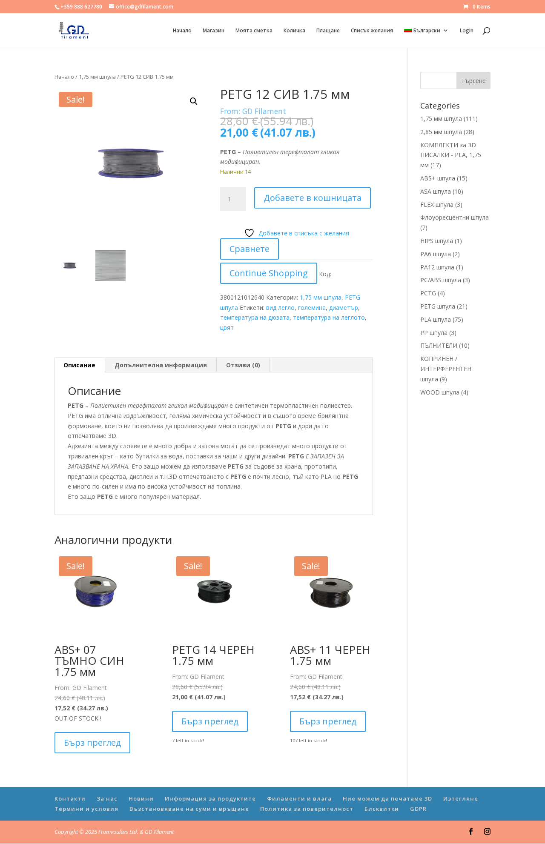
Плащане (328, 31)
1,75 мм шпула (97, 76)
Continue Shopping (268, 273)
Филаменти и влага (299, 798)
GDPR (418, 809)
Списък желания (372, 31)
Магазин (213, 31)
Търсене (473, 81)
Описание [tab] (79, 365)
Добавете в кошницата (312, 197)
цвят (227, 327)
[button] (193, 101)
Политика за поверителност (306, 809)
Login (466, 31)
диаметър (343, 307)
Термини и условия (86, 809)
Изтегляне (460, 798)
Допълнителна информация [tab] (161, 365)
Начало (182, 31)
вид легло (280, 307)
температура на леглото (329, 317)
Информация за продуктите (210, 798)
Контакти (70, 798)
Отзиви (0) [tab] (243, 365)
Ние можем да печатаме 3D (387, 798)
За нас (107, 798)
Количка (294, 31)
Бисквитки (381, 809)
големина (312, 307)
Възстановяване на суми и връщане (189, 809)
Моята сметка (253, 31)
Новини (141, 798)
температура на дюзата (255, 317)
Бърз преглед (92, 742)
